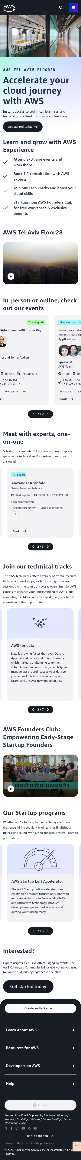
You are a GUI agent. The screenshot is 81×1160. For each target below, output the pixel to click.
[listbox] (40, 263)
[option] (40, 263)
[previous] (33, 414)
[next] (48, 414)
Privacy (9, 1143)
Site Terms (22, 1143)
